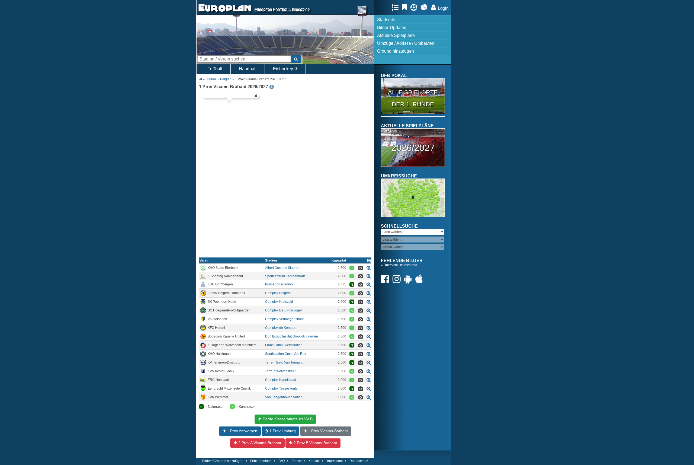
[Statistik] (425, 7)
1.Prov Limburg (282, 431)
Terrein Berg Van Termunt (284, 362)
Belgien (226, 79)
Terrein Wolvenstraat (280, 371)
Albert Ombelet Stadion (282, 268)
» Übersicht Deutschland (399, 265)
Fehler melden (261, 461)
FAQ (281, 461)
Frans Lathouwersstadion (284, 345)
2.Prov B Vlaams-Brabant (315, 443)
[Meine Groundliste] (396, 7)
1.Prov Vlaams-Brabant (327, 431)
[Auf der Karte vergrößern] (369, 268)
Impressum (334, 461)
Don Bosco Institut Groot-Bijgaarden (291, 336)
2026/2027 (413, 147)
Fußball (214, 68)
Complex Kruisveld (279, 302)
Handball (247, 68)
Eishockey (283, 68)
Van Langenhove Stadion (284, 397)
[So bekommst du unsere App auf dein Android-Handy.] (409, 279)
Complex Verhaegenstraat (284, 319)
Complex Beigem (278, 293)
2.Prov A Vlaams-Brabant (259, 443)
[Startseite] (225, 12)
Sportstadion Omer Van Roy (285, 354)
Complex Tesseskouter (282, 388)
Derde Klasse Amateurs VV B (287, 419)
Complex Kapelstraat (280, 380)
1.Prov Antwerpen (241, 431)
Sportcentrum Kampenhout (285, 276)
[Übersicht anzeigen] (369, 260)
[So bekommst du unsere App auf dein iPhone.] (420, 279)
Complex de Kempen (280, 328)
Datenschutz (358, 461)
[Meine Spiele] (415, 7)
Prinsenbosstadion (279, 284)
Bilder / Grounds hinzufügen (222, 461)
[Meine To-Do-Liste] (406, 7)
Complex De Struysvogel (283, 310)
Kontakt (314, 461)
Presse (296, 461)
